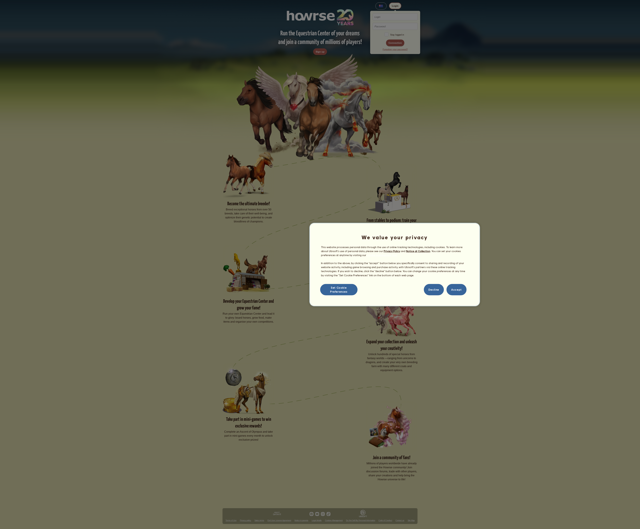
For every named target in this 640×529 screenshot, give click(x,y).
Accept (456, 289)
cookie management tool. (382, 255)
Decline (433, 289)
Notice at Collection (418, 251)
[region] (394, 264)
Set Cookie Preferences (339, 289)
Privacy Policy (392, 251)
